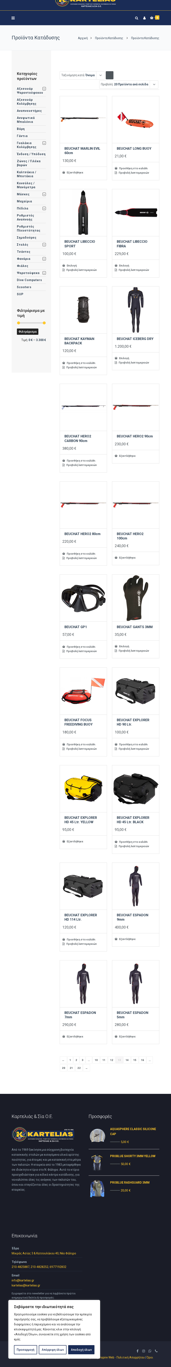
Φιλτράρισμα (28, 331)
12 (111, 1060)
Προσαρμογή (25, 1349)
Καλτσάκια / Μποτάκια (26, 174)
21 (71, 1067)
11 (104, 1060)
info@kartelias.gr (23, 1280)
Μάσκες (23, 194)
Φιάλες (22, 266)
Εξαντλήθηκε (74, 172)
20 (63, 1067)
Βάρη (21, 129)
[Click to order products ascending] (109, 75)
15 (134, 1060)
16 (142, 1060)
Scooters (24, 287)
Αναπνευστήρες (29, 110)
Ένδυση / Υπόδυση (31, 154)
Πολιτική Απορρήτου (131, 1357)
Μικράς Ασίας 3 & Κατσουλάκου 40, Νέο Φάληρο (44, 1253)
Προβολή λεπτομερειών (133, 172)
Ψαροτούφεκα (28, 273)
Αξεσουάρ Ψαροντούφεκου (30, 90)
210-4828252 (39, 1267)
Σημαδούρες (26, 237)
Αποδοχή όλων (81, 1349)
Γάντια (22, 136)
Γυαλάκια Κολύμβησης (26, 145)
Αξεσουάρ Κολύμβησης (26, 101)
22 (78, 1067)
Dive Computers (29, 280)
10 (96, 1060)
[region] (54, 1329)
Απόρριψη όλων (53, 1349)
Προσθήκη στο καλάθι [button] (133, 168)
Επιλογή (71, 265)
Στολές (22, 244)
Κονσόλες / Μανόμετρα (26, 185)
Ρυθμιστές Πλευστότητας (28, 228)
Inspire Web (106, 1357)
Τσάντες (23, 251)
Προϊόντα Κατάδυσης (109, 38)
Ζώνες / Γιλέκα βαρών (29, 163)
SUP (20, 294)
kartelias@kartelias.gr (26, 1285)
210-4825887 (20, 1267)
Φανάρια (23, 258)
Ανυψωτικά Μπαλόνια (26, 119)
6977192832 (58, 1267)
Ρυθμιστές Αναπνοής (25, 217)
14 (127, 1060)
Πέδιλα (22, 208)
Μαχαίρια (24, 201)
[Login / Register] (144, 17)
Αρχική (83, 38)
